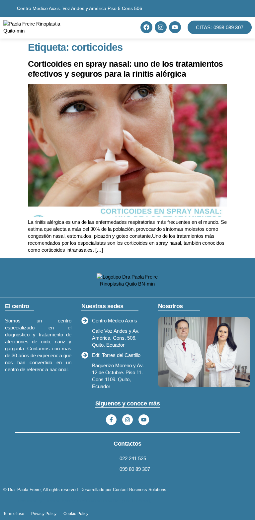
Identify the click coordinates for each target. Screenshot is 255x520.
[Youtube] (175, 27)
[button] (105, 27)
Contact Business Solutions (139, 489)
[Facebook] (146, 27)
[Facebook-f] (111, 419)
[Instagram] (161, 27)
